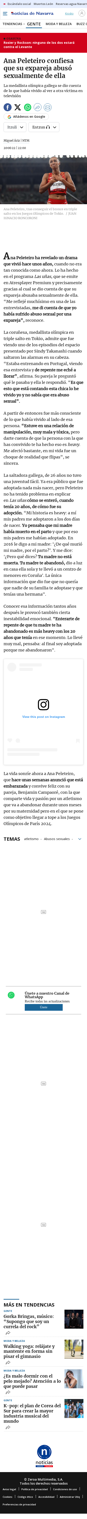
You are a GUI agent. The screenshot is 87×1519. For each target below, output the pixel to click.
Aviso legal (9, 1489)
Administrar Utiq (70, 1496)
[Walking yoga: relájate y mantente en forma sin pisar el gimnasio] (73, 1349)
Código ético (25, 1496)
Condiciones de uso (65, 1489)
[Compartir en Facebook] (8, 108)
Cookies (7, 1496)
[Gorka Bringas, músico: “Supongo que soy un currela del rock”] (73, 1319)
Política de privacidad (34, 1489)
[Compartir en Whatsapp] (28, 108)
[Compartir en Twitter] (18, 108)
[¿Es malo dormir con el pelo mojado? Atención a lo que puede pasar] (73, 1378)
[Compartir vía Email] (48, 108)
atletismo (31, 838)
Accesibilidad (46, 1496)
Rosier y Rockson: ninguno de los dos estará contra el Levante (39, 44)
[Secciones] (5, 13)
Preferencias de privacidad (19, 1504)
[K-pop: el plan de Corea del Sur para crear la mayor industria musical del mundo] (73, 1408)
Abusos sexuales (57, 838)
